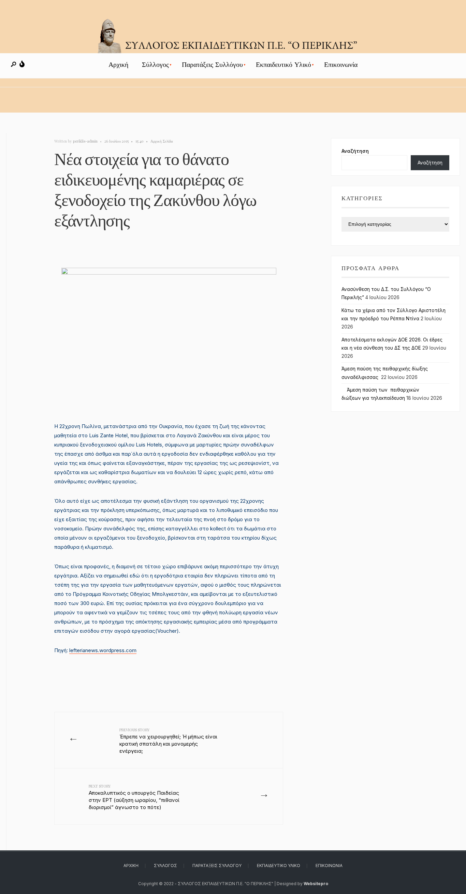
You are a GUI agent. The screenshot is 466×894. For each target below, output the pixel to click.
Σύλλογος (155, 65)
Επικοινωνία (341, 65)
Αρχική (118, 65)
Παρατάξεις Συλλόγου (212, 65)
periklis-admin (85, 141)
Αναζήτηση (355, 151)
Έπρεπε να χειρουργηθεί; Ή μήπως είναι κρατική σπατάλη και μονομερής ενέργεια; (168, 740)
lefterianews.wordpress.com (102, 650)
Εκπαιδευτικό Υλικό (283, 65)
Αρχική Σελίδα (161, 141)
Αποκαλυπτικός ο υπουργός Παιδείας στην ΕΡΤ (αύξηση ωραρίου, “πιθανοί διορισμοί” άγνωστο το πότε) (134, 796)
